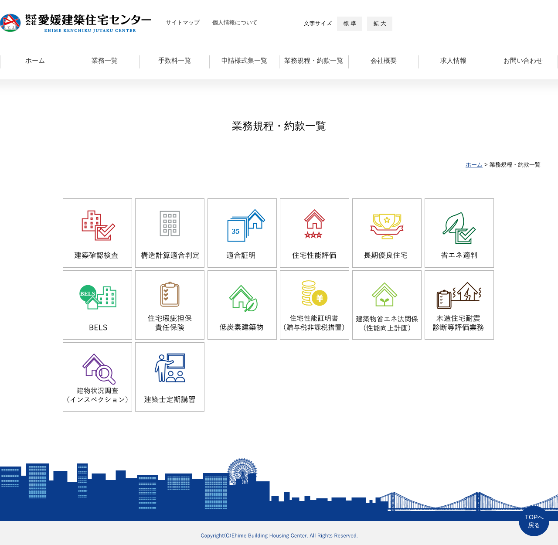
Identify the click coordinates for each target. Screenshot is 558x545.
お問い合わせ (523, 60)
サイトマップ (183, 22)
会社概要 (384, 60)
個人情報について (235, 22)
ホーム (35, 60)
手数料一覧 (174, 60)
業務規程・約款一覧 (313, 60)
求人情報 (453, 60)
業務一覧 (105, 60)
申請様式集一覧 (244, 60)
